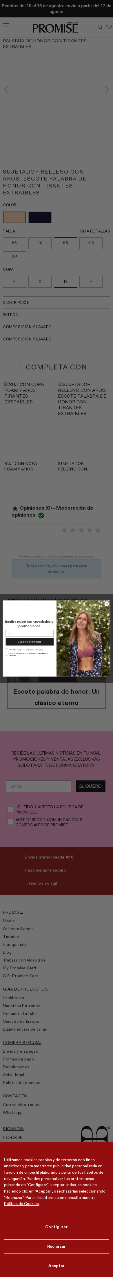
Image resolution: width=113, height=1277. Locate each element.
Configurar (56, 1226)
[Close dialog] (106, 604)
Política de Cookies (21, 1203)
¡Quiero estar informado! (29, 641)
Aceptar (56, 1265)
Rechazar (56, 1246)
